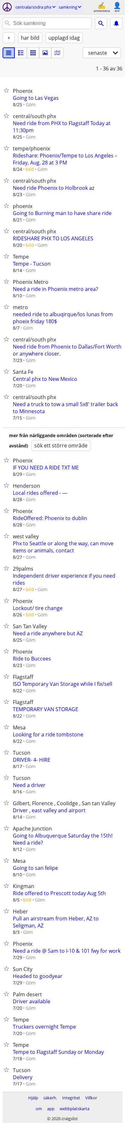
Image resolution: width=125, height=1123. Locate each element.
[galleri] (45, 52)
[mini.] (21, 52)
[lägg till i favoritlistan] (8, 90)
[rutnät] (33, 52)
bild (30, 169)
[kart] (57, 52)
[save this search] (116, 23)
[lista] (9, 52)
